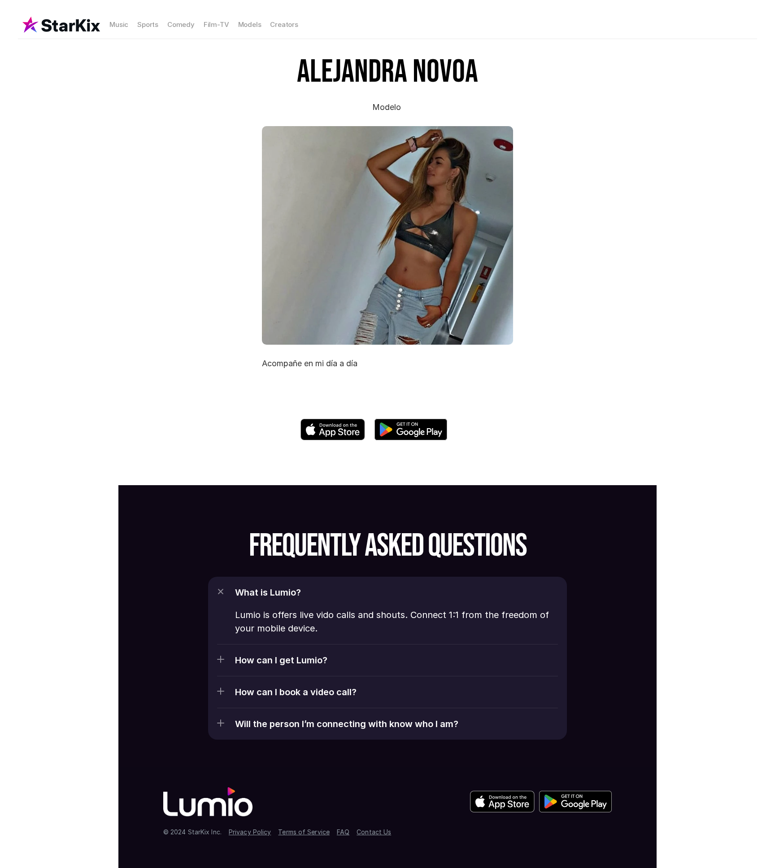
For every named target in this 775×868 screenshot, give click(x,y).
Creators (284, 24)
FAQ (343, 832)
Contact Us (374, 832)
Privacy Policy (250, 832)
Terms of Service (304, 832)
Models (249, 24)
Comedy (181, 24)
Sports (147, 24)
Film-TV (216, 24)
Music (118, 24)
